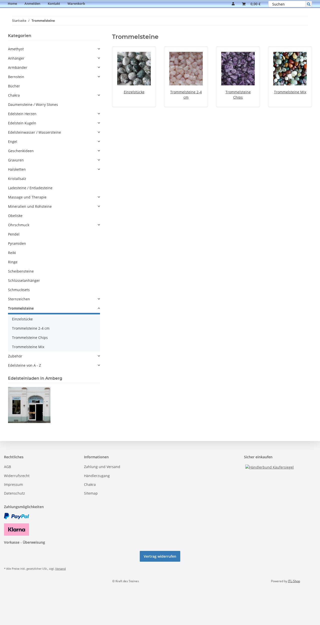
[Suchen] (309, 4)
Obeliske (15, 215)
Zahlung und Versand (102, 466)
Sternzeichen (19, 299)
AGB (7, 466)
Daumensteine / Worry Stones (33, 104)
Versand (60, 568)
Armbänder (17, 67)
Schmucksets (19, 289)
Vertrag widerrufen (160, 556)
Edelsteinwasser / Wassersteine (34, 132)
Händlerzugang (97, 475)
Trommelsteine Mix (290, 92)
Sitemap (91, 493)
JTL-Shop (294, 581)
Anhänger (16, 58)
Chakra (14, 95)
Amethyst (16, 49)
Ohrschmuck (18, 225)
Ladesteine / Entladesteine (30, 187)
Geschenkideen (21, 150)
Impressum (13, 484)
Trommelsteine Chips (30, 337)
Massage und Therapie (27, 197)
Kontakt (54, 3)
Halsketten (17, 169)
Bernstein (16, 76)
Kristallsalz (17, 178)
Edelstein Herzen (22, 113)
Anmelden (32, 3)
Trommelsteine (21, 308)
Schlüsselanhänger (24, 280)
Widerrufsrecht (17, 475)
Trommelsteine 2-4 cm (31, 328)
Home (12, 3)
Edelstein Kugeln (22, 123)
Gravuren (16, 160)
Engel (12, 141)
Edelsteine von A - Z (24, 365)
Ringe (13, 262)
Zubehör (15, 356)
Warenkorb (76, 3)
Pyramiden (17, 243)
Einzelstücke (134, 92)
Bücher (14, 86)
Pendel (14, 234)
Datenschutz (14, 493)
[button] (233, 4)
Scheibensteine (21, 271)
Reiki (12, 252)
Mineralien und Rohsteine (30, 206)
